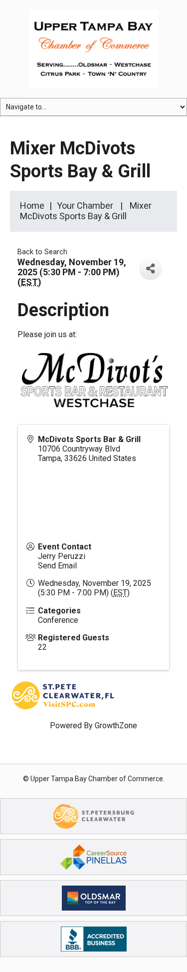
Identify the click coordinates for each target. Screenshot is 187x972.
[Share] (150, 268)
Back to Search (42, 252)
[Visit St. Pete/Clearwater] (93, 816)
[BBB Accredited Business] (94, 939)
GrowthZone (116, 725)
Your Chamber (85, 205)
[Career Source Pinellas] (93, 857)
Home (32, 205)
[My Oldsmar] (94, 898)
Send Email (57, 565)
